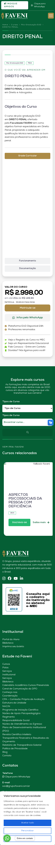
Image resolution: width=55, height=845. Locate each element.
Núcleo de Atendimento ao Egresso (22, 724)
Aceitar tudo (27, 823)
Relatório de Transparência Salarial (21, 745)
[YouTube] (16, 579)
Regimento (8, 717)
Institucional (8, 675)
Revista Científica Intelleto (16, 734)
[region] (27, 818)
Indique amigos (10, 5)
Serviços (7, 671)
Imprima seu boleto (13, 646)
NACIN (6, 706)
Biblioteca (7, 643)
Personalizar (27, 831)
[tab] (27, 156)
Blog (4, 752)
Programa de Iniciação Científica (20, 710)
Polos (5, 667)
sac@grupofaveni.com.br (16, 786)
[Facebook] (9, 579)
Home (5, 25)
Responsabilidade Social (15, 720)
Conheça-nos (9, 692)
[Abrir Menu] (51, 16)
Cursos (14, 25)
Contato (6, 756)
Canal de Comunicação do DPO (19, 689)
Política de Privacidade (15, 748)
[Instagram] (3, 579)
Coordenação (10, 696)
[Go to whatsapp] (7, 838)
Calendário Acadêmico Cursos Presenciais (25, 685)
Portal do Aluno (11, 639)
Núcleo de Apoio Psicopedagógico (21, 713)
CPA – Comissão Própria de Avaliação (23, 699)
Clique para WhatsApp (39, 5)
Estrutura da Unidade (14, 703)
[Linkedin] (21, 579)
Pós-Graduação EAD (31, 25)
